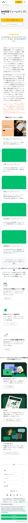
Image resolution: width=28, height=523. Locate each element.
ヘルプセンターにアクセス (11, 453)
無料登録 (19, 2)
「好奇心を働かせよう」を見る (12, 420)
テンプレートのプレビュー (12, 24)
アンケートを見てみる (10, 324)
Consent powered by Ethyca (20, 521)
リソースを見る (8, 386)
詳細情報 (7, 349)
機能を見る (7, 298)
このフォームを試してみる (12, 20)
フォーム (6, 5)
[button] (14, 470)
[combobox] (14, 491)
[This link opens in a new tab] (7, 495)
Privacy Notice (22, 510)
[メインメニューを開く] (24, 2)
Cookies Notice (4, 512)
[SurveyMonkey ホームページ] (3, 2)
